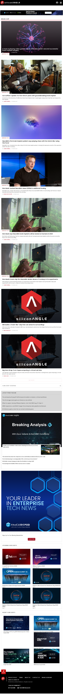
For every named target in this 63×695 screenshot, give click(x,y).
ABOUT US (27, 677)
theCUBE (12, 688)
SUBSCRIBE (31, 539)
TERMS (21, 677)
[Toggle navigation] (60, 2)
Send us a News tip (13, 680)
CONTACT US (36, 677)
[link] (31, 38)
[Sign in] (57, 2)
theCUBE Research (24, 688)
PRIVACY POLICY (12, 677)
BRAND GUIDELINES (47, 677)
